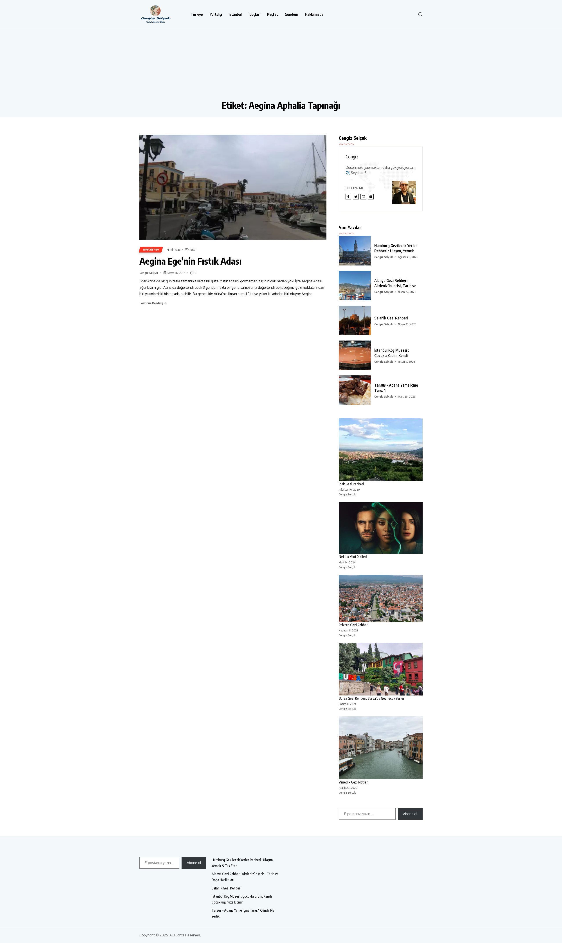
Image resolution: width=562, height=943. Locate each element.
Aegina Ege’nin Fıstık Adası (190, 261)
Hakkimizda (314, 14)
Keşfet (272, 14)
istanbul (235, 14)
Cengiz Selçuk (148, 272)
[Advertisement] (281, 66)
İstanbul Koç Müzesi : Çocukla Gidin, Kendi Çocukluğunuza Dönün (242, 899)
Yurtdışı (216, 14)
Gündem (291, 14)
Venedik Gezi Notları (354, 782)
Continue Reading (151, 303)
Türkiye (197, 14)
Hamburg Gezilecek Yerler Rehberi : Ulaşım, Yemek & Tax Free (242, 863)
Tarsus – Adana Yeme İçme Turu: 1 (396, 387)
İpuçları (254, 14)
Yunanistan (150, 249)
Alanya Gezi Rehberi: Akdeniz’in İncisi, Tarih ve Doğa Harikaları (245, 877)
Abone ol (410, 814)
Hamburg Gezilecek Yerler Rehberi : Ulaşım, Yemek (395, 248)
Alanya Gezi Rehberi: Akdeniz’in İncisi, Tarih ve (395, 283)
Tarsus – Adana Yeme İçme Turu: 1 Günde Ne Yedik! (243, 913)
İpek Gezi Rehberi (351, 484)
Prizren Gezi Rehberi (354, 625)
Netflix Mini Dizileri (353, 556)
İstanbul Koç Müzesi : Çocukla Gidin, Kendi (391, 353)
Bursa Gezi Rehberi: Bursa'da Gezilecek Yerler (371, 698)
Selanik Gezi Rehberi (391, 317)
